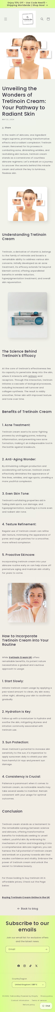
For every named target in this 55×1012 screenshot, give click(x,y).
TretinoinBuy (15, 996)
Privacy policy (47, 996)
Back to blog (29, 908)
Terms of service (39, 1000)
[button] (6, 19)
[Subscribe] (46, 949)
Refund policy (29, 1005)
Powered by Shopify (29, 996)
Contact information (20, 1000)
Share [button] (8, 127)
